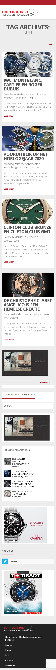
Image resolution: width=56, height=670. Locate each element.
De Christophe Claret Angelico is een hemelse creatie (28, 305)
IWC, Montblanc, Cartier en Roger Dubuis (23, 84)
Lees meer (9, 115)
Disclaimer (10, 665)
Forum (8, 650)
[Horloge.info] (25, 12)
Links (7, 655)
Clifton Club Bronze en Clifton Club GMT (27, 229)
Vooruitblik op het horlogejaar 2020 (26, 156)
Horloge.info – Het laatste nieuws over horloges (23, 638)
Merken (8, 645)
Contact (9, 660)
